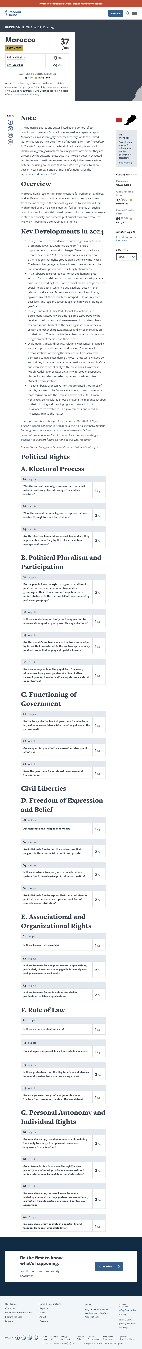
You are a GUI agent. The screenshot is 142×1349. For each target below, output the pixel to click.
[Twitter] (23, 1337)
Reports (43, 1308)
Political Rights (16, 57)
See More (124, 162)
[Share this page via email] (10, 135)
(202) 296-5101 (92, 1317)
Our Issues (10, 1304)
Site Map (45, 1338)
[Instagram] (30, 1337)
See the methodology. (27, 94)
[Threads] (36, 1337)
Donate (116, 13)
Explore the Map (13, 1317)
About (42, 1317)
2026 (122, 256)
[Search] (128, 13)
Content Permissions (93, 1338)
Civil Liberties (15, 65)
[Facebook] (17, 1337)
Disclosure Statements (108, 1338)
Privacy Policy (80, 1338)
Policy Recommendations (18, 1312)
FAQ (53, 174)
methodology (37, 174)
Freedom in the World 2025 (29, 27)
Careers (43, 1321)
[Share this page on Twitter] (10, 128)
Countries (10, 1308)
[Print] (10, 141)
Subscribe (105, 1266)
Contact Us (54, 1338)
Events (43, 1312)
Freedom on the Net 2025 (126, 238)
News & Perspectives (50, 1304)
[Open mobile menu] (134, 13)
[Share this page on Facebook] (10, 122)
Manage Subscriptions (66, 1338)
